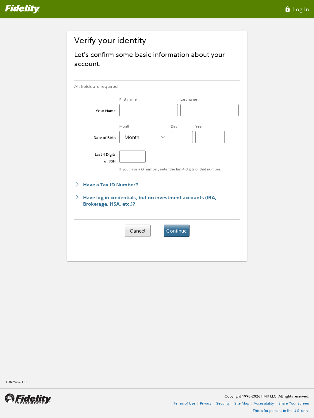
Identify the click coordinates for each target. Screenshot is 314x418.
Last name (188, 99)
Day (174, 126)
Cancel (137, 230)
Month (124, 126)
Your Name (106, 110)
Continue (176, 230)
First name (128, 99)
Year (199, 126)
